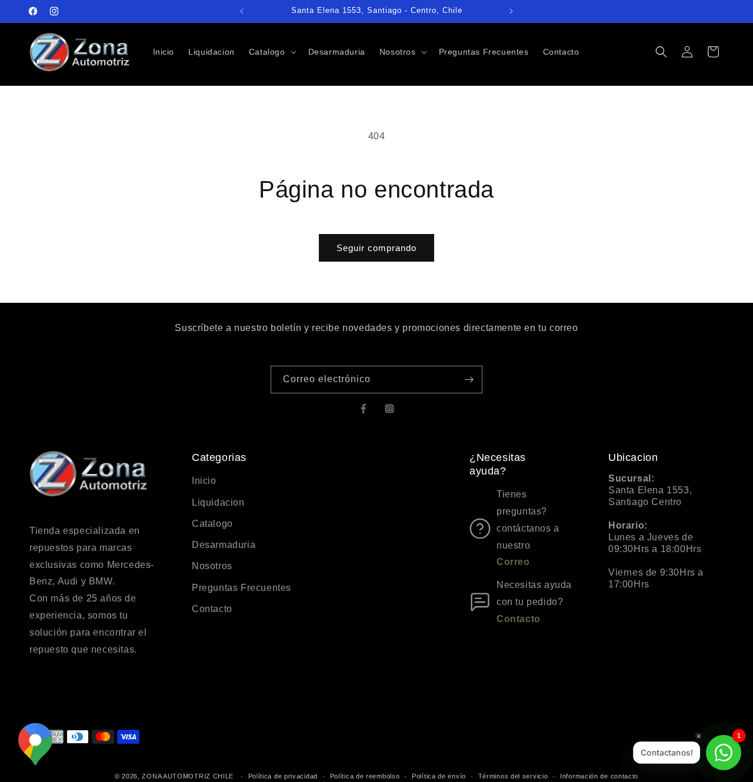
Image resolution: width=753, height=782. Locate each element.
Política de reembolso (365, 775)
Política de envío (439, 775)
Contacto (212, 609)
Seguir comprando (376, 248)
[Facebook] (363, 409)
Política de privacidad (283, 775)
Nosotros (212, 566)
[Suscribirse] (469, 379)
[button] (271, 51)
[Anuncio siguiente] (511, 11)
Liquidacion (218, 502)
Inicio (204, 481)
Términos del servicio (513, 775)
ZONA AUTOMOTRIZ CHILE (188, 776)
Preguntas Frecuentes (241, 588)
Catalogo (212, 524)
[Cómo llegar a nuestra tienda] (35, 744)
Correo (513, 562)
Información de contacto (599, 775)
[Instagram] (389, 409)
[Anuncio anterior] (242, 11)
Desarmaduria (223, 545)
